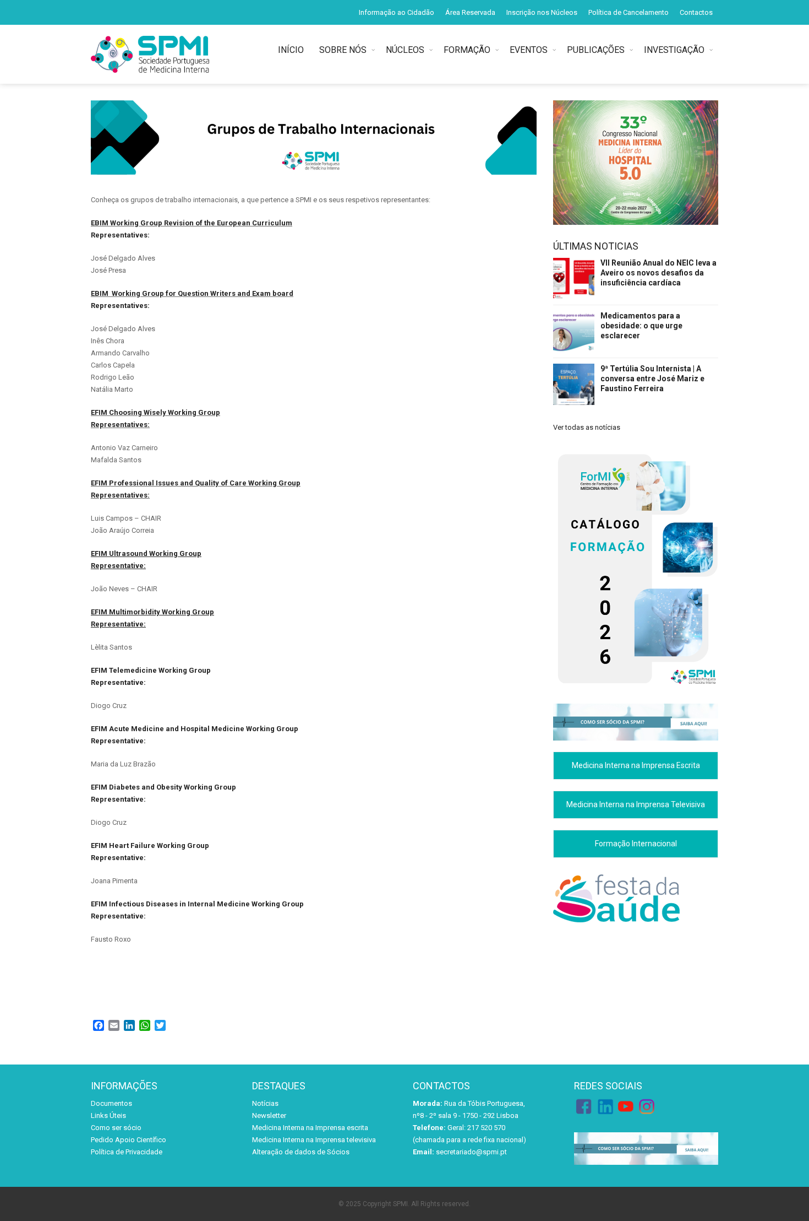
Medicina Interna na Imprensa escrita (310, 1127)
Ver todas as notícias (586, 427)
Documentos (111, 1103)
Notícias (265, 1103)
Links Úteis (108, 1115)
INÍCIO (293, 50)
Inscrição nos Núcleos (541, 12)
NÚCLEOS (405, 50)
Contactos (696, 12)
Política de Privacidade (126, 1152)
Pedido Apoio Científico (128, 1140)
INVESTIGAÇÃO (674, 50)
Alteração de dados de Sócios (300, 1152)
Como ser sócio (116, 1127)
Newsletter (269, 1115)
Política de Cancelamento (628, 12)
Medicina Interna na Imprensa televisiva (314, 1140)
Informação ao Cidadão (396, 12)
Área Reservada (470, 12)
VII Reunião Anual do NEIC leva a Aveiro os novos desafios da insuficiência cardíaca (658, 272)
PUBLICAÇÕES (596, 50)
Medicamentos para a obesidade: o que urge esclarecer (641, 325)
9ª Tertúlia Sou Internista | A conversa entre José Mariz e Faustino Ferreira (652, 378)
